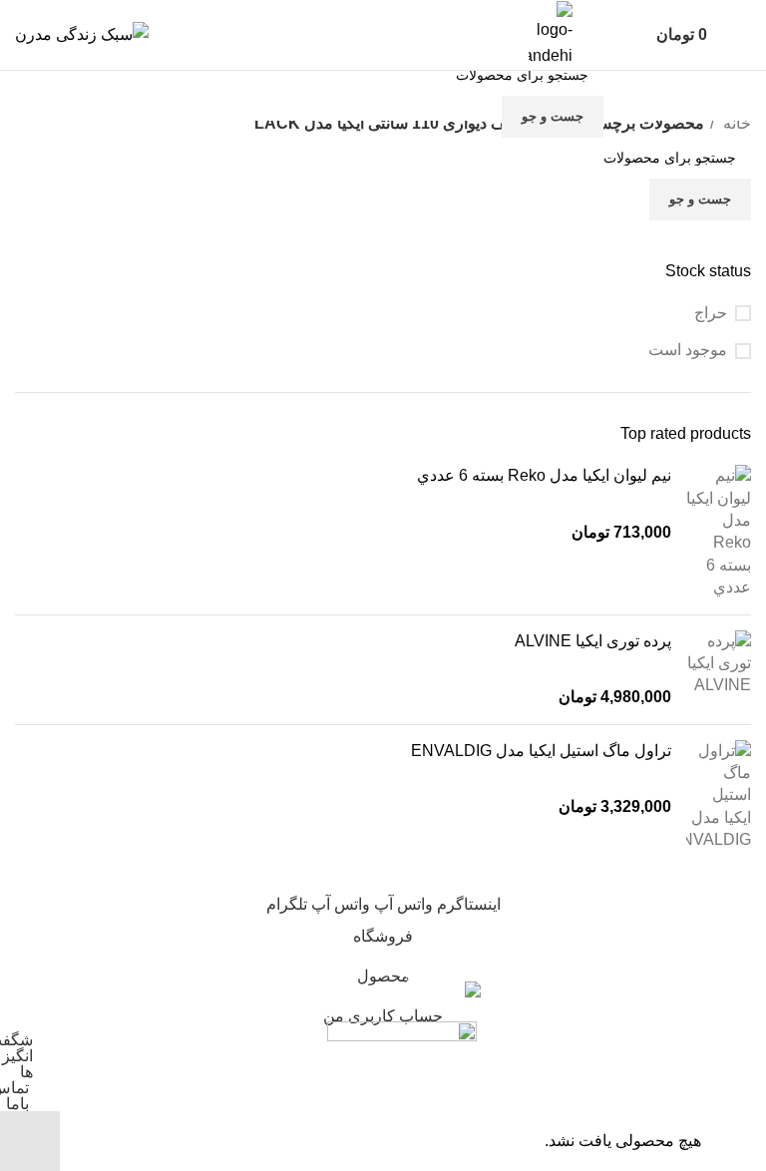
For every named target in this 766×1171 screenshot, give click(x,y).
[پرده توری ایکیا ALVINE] (718, 669)
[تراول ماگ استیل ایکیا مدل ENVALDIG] (718, 796)
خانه (735, 123)
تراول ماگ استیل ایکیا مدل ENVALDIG (541, 750)
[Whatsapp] (252, 92)
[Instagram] (198, 92)
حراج (710, 312)
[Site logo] (82, 33)
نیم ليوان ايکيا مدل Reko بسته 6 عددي (544, 475)
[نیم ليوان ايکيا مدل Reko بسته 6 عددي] (718, 531)
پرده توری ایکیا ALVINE (593, 640)
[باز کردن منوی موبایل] (743, 35)
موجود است (687, 349)
